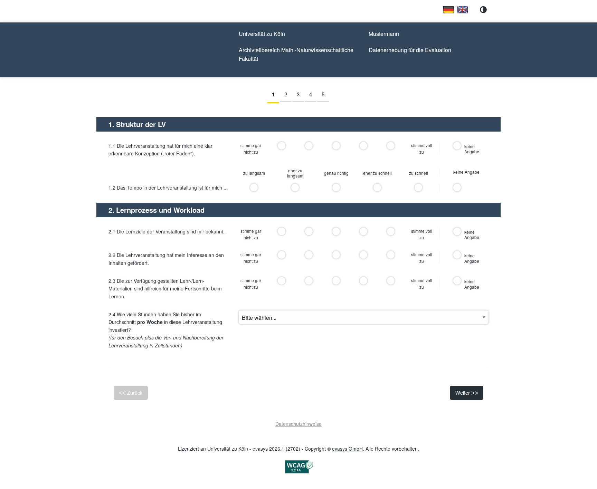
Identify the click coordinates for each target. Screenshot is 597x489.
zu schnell (418, 173)
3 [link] (300, 94)
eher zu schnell (377, 173)
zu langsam (254, 173)
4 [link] (312, 94)
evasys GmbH (347, 448)
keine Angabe (466, 172)
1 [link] (275, 94)
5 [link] (325, 94)
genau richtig (336, 173)
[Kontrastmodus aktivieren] (483, 9)
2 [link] (288, 94)
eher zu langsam (295, 173)
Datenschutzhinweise (298, 423)
